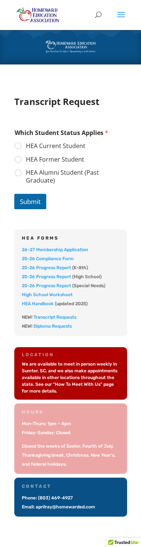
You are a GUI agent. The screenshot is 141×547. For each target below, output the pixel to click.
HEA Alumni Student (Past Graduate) (62, 176)
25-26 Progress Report (46, 267)
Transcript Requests (54, 317)
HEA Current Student (55, 146)
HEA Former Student (55, 159)
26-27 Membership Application (55, 249)
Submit (30, 201)
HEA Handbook (38, 303)
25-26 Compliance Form (48, 258)
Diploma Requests (52, 326)
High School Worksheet (47, 294)
